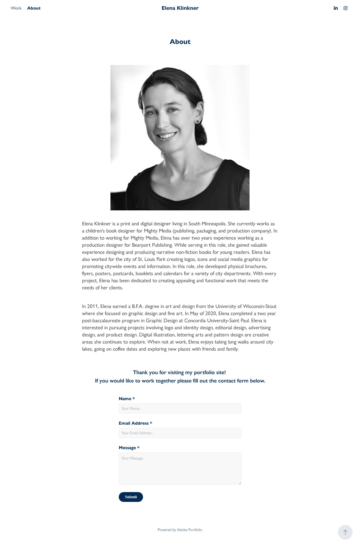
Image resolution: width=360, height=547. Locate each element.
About (34, 8)
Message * (129, 447)
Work (16, 8)
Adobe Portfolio (189, 529)
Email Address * (135, 423)
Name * (127, 398)
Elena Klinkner (180, 8)
